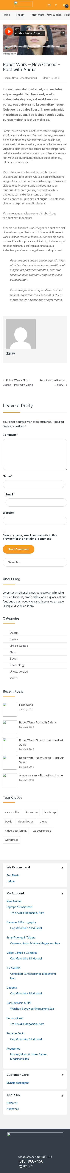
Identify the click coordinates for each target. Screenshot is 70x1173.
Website (8, 512)
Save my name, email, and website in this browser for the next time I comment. (30, 537)
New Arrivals (14, 901)
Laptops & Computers (19, 907)
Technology (17, 665)
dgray (10, 353)
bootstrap (50, 812)
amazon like (12, 812)
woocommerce (42, 830)
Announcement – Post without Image (41, 775)
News (15, 77)
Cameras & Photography (21, 922)
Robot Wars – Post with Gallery (37, 722)
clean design (26, 821)
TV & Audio (13, 968)
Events (14, 639)
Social (13, 658)
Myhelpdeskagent (18, 1082)
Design (20, 14)
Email (10, 494)
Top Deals (13, 875)
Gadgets (12, 987)
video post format (16, 830)
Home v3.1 (13, 1108)
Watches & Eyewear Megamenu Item (32, 1008)
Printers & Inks (15, 1018)
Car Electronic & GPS (19, 1002)
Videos (14, 678)
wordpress (11, 839)
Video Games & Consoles (22, 952)
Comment (10, 434)
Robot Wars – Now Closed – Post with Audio (41, 742)
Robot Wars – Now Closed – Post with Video (41, 760)
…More (11, 881)
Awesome (32, 812)
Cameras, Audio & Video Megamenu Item (35, 943)
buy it (8, 821)
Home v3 (12, 1102)
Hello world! (26, 704)
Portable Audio (15, 1033)
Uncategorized (28, 77)
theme (43, 821)
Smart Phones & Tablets (21, 937)
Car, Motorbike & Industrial (26, 928)
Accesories (13, 1048)
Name (8, 476)
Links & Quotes (19, 645)
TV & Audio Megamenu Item (27, 912)
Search (49, 5)
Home (6, 14)
